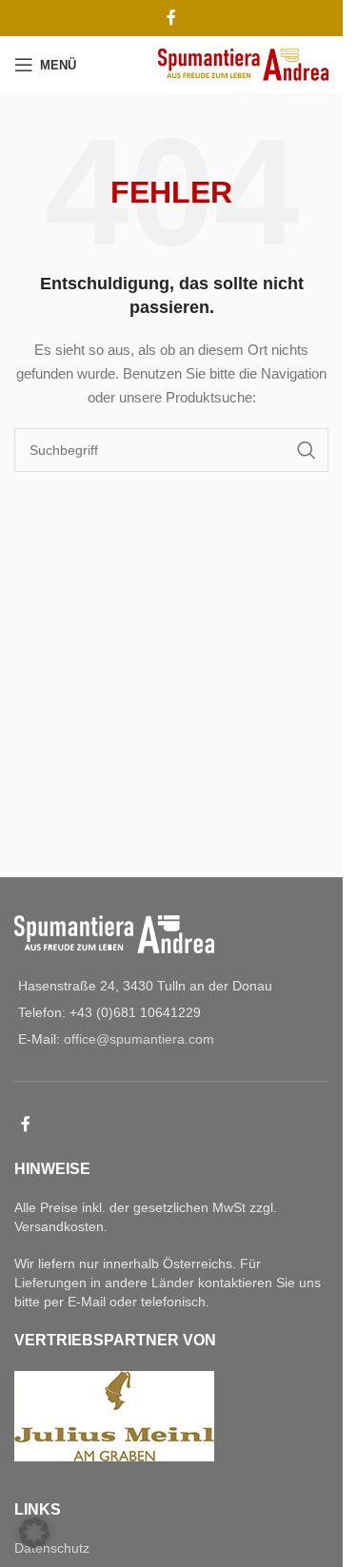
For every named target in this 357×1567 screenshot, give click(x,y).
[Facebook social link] (171, 17)
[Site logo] (243, 63)
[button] (34, 1532)
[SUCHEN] (306, 450)
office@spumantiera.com (139, 1039)
